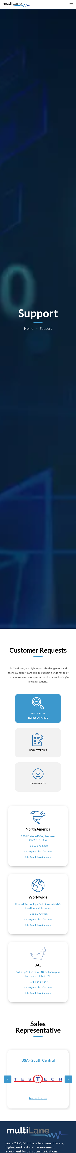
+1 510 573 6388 (38, 845)
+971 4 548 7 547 (38, 981)
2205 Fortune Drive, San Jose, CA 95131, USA (38, 838)
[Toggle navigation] (71, 5)
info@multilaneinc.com (38, 857)
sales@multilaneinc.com (38, 851)
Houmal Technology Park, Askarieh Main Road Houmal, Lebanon (38, 906)
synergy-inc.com (38, 1098)
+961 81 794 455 (38, 913)
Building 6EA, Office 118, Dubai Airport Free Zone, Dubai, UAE (38, 974)
